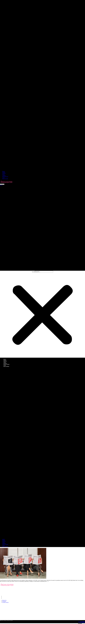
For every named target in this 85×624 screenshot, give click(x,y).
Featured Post (3, 614)
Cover (3, 177)
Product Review (5, 176)
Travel (3, 174)
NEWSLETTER (2, 184)
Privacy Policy (5, 598)
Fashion (3, 172)
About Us (4, 596)
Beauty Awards (5, 178)
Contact (4, 597)
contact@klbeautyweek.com (6, 589)
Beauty (3, 171)
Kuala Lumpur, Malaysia (5, 591)
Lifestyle (3, 173)
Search (33, 271)
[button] (42, 85)
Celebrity (4, 175)
